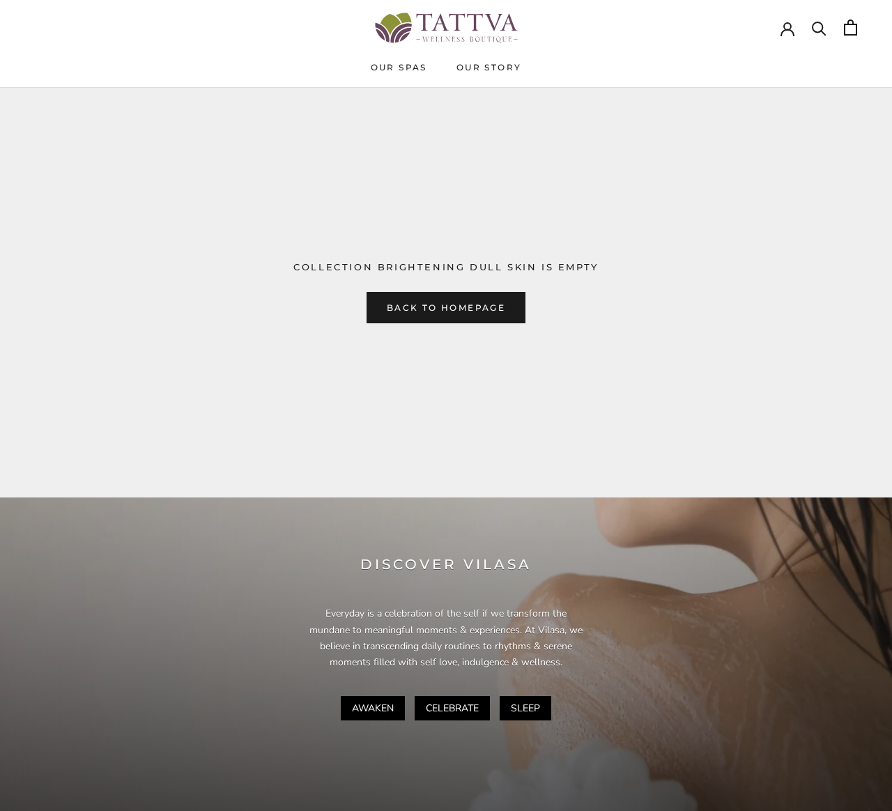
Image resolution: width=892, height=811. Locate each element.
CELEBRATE (452, 708)
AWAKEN (373, 708)
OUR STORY (489, 67)
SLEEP (525, 708)
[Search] (819, 27)
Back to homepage (446, 307)
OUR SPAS (399, 67)
